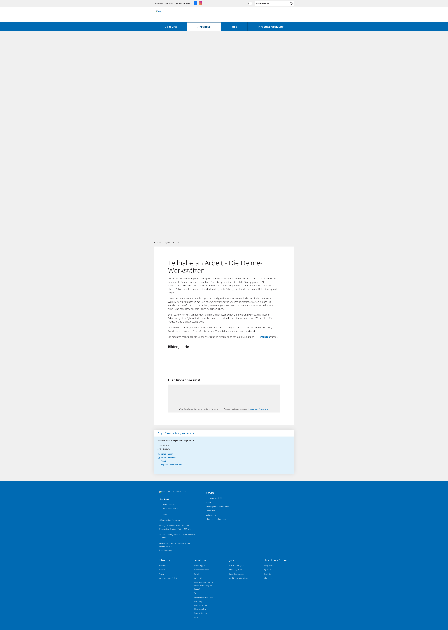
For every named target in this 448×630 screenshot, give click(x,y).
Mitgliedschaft (269, 565)
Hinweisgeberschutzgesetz (216, 519)
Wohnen (197, 593)
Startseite (159, 3)
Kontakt (209, 502)
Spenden (267, 570)
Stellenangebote (235, 570)
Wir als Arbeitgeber (236, 565)
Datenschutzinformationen (258, 409)
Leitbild (162, 570)
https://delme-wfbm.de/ (171, 464)
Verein (161, 574)
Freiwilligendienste (236, 574)
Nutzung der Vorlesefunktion (217, 506)
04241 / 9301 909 (168, 457)
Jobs (234, 27)
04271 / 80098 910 (170, 508)
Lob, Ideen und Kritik (214, 498)
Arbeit (196, 617)
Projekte (267, 574)
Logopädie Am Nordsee (203, 597)
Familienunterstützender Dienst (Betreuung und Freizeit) (204, 585)
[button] (195, 3)
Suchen (291, 3)
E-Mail (163, 461)
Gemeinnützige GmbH (168, 578)
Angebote (204, 27)
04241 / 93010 (167, 454)
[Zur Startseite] (159, 14)
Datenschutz (211, 515)
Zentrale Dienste (200, 613)
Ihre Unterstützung (271, 27)
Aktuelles (169, 3)
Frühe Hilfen (199, 578)
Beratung (198, 601)
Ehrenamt (268, 578)
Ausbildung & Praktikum (238, 578)
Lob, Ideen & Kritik (182, 3)
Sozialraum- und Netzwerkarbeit (200, 607)
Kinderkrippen (199, 565)
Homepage (264, 336)
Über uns (170, 27)
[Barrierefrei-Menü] (250, 3)
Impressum (210, 510)
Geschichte (163, 565)
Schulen (197, 574)
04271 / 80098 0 (169, 504)
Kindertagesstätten (201, 570)
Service (210, 492)
